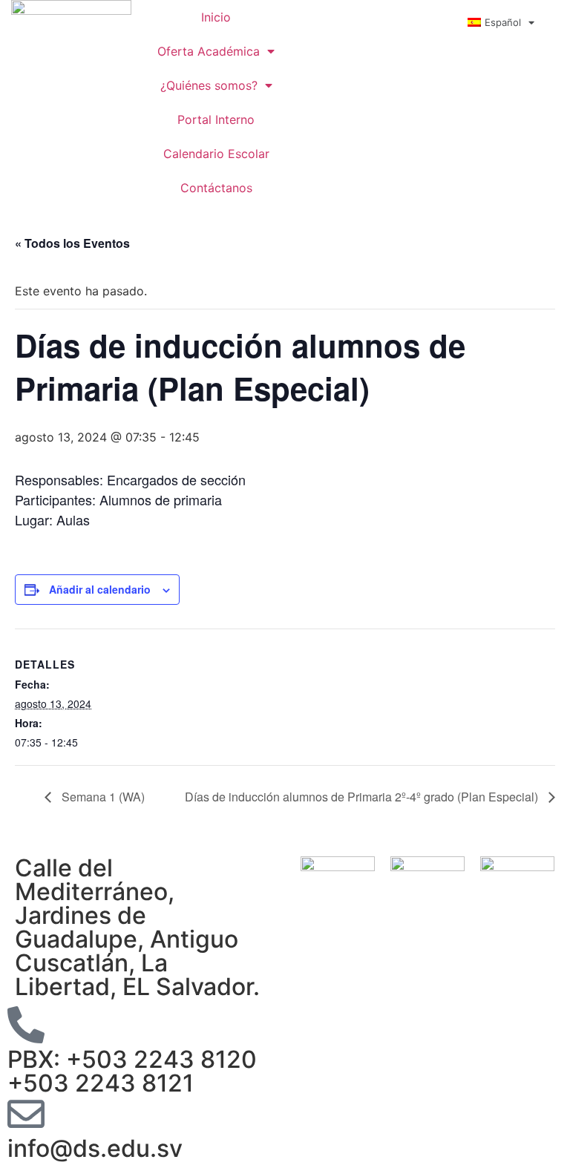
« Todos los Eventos (72, 243)
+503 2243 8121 (100, 1083)
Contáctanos (216, 187)
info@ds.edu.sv (95, 1148)
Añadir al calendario (100, 589)
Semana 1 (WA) (102, 796)
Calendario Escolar (216, 153)
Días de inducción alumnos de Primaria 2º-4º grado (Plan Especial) (363, 796)
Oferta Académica (208, 51)
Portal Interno (216, 119)
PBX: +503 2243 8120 (132, 1059)
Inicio (216, 17)
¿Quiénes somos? (209, 85)
